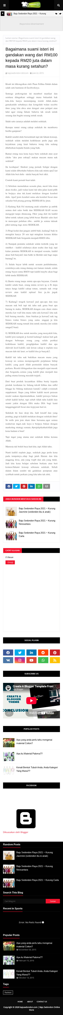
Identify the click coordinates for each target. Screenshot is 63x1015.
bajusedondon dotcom (17, 73)
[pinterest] (55, 652)
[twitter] (20, 652)
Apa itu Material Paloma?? (29, 753)
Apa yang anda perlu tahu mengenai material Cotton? (34, 741)
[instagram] (20, 660)
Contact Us (42, 1001)
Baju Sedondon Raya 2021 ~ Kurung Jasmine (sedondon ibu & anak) (37, 510)
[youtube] (31, 660)
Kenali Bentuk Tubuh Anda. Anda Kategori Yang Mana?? (37, 769)
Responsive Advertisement (31, 23)
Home (20, 1001)
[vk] (8, 660)
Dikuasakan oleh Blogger (15, 832)
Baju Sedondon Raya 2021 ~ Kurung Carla (37, 534)
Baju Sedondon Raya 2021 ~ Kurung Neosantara (37, 522)
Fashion (8, 992)
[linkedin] (31, 652)
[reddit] (43, 652)
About (30, 1001)
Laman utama (11, 38)
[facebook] (8, 652)
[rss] (55, 660)
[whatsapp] (43, 660)
